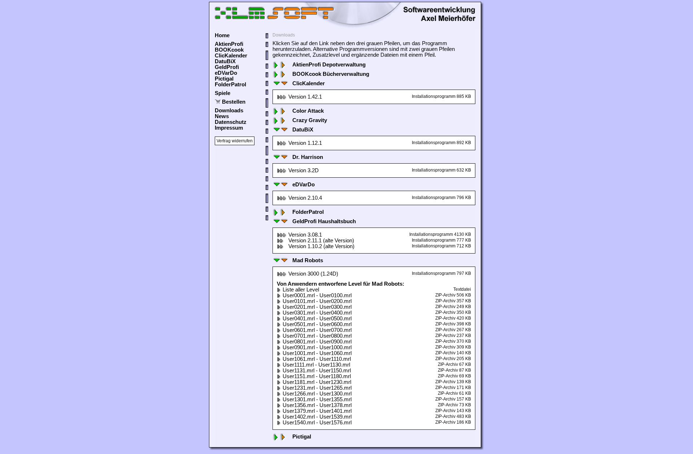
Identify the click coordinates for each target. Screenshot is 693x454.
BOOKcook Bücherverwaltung (330, 74)
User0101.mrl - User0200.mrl (317, 301)
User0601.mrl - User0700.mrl (317, 330)
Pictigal (224, 79)
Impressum (229, 128)
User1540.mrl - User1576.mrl (317, 422)
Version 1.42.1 (305, 97)
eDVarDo (226, 73)
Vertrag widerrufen (235, 140)
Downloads (229, 110)
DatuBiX (225, 61)
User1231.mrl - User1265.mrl (317, 388)
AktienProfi (229, 44)
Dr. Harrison (307, 157)
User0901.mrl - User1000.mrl (317, 347)
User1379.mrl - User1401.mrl (317, 411)
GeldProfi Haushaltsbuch (324, 221)
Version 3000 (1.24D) (313, 274)
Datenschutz (231, 122)
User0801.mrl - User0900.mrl (317, 342)
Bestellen (233, 102)
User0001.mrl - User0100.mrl (317, 295)
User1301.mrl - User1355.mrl (317, 399)
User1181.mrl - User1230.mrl (317, 382)
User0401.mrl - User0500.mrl (317, 318)
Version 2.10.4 (305, 198)
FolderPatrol (230, 84)
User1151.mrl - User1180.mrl (317, 376)
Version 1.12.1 (305, 143)
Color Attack (308, 111)
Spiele (222, 93)
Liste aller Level (301, 290)
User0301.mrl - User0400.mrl (317, 313)
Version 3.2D (303, 170)
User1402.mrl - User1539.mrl (317, 417)
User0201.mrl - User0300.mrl (317, 307)
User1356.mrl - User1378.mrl (317, 405)
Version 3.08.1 (305, 235)
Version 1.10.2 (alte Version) (321, 246)
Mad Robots (307, 260)
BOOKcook (229, 50)
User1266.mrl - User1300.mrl (317, 394)
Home (222, 35)
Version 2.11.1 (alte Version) (321, 240)
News (222, 116)
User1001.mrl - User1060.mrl (317, 353)
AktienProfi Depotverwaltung (329, 65)
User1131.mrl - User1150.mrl (317, 370)
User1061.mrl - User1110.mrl (317, 359)
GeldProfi (227, 67)
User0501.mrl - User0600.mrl (317, 324)
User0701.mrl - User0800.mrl (317, 336)
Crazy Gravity (309, 120)
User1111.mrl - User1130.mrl (316, 365)
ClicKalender (231, 56)
